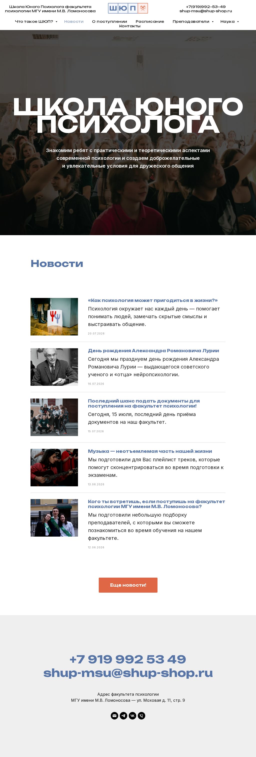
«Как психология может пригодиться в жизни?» (153, 549)
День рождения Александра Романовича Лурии (153, 599)
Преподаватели (191, 21)
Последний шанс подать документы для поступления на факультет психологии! (144, 653)
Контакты (130, 26)
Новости (74, 21)
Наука (228, 21)
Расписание (150, 21)
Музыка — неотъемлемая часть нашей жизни (150, 700)
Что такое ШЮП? (34, 21)
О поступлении (109, 21)
